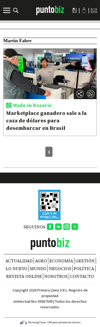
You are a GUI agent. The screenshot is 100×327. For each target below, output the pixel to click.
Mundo (38, 268)
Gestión (85, 261)
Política (84, 268)
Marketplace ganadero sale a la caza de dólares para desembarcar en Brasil (46, 120)
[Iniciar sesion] (84, 10)
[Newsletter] (94, 10)
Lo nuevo (16, 268)
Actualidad (19, 261)
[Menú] (7, 10)
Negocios (60, 268)
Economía (61, 261)
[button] (90, 93)
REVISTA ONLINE (24, 276)
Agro (41, 261)
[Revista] (74, 10)
